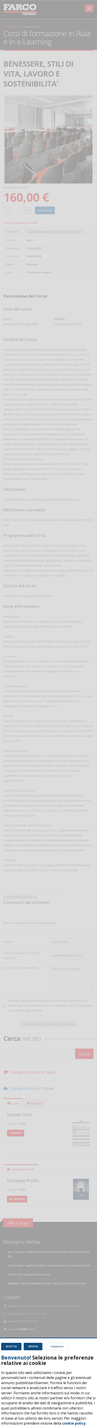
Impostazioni (57, 1346)
